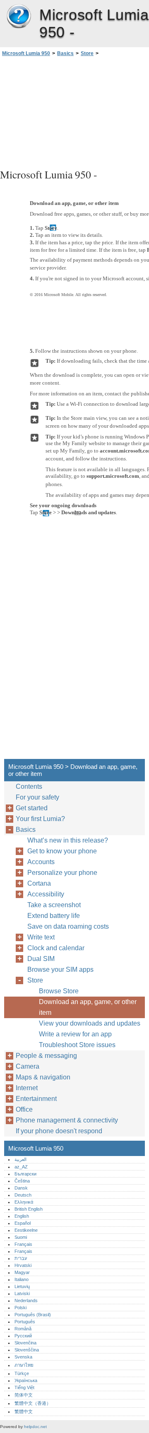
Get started (32, 808)
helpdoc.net (35, 1426)
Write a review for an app (75, 1034)
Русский (23, 1335)
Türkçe (21, 1373)
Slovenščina (26, 1349)
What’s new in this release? (67, 840)
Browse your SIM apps (60, 969)
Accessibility (45, 894)
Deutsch (22, 1194)
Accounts (41, 861)
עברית (20, 1258)
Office (24, 1109)
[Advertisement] (74, 111)
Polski (20, 1307)
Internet (27, 1087)
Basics (65, 53)
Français (23, 1244)
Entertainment (36, 1098)
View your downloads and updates (89, 1023)
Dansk (21, 1187)
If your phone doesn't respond (59, 1130)
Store (87, 53)
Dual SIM (41, 958)
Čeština (22, 1180)
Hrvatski (22, 1265)
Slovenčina (25, 1342)
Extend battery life (53, 915)
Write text (41, 937)
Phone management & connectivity (67, 1120)
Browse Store (59, 991)
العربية (20, 1159)
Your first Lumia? (40, 818)
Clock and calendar (55, 947)
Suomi (20, 1237)
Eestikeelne (26, 1230)
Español (22, 1223)
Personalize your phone (62, 872)
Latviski (22, 1293)
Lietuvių (22, 1286)
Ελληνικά (23, 1201)
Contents (29, 786)
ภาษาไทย (24, 1365)
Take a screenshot (54, 904)
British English (28, 1209)
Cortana (39, 883)
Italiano (21, 1279)
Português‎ (24, 1321)
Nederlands (26, 1300)
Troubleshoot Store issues (77, 1044)
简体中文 (23, 1394)
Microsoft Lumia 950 (18, 16)
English (21, 1216)
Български (25, 1173)
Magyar (22, 1272)
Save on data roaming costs (68, 926)
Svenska (23, 1356)
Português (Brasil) (32, 1314)
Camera (27, 1066)
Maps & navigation (43, 1077)
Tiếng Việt (24, 1387)
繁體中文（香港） (32, 1403)
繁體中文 (23, 1411)
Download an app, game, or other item (88, 1007)
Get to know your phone (62, 851)
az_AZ (21, 1166)
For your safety (37, 797)
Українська (25, 1380)
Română (22, 1328)
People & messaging (46, 1055)
